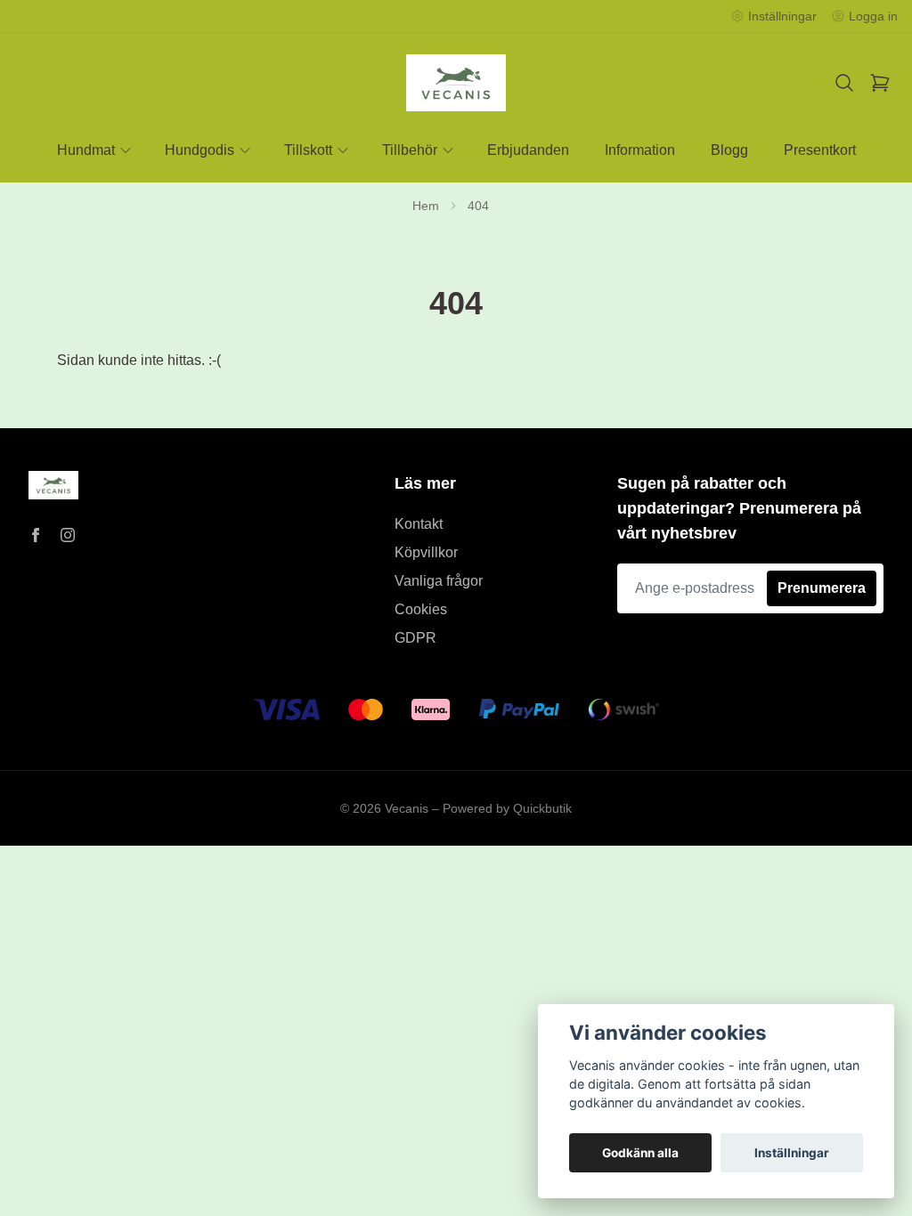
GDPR (415, 637)
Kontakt (419, 523)
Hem (425, 206)
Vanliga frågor (439, 580)
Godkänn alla (640, 1153)
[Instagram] (68, 535)
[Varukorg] (880, 83)
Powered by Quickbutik (507, 808)
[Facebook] (35, 535)
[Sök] (844, 83)
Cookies (421, 609)
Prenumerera (822, 588)
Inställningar (791, 1153)
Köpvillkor (426, 552)
